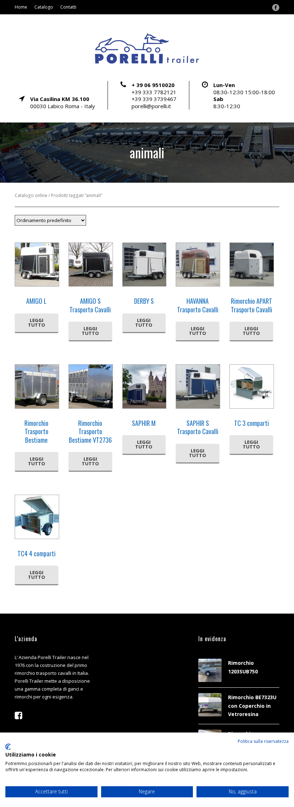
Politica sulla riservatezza (263, 741)
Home (21, 7)
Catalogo (43, 7)
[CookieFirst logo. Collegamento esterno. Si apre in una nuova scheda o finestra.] (8, 747)
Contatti (68, 7)
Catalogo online (31, 195)
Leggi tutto (36, 322)
